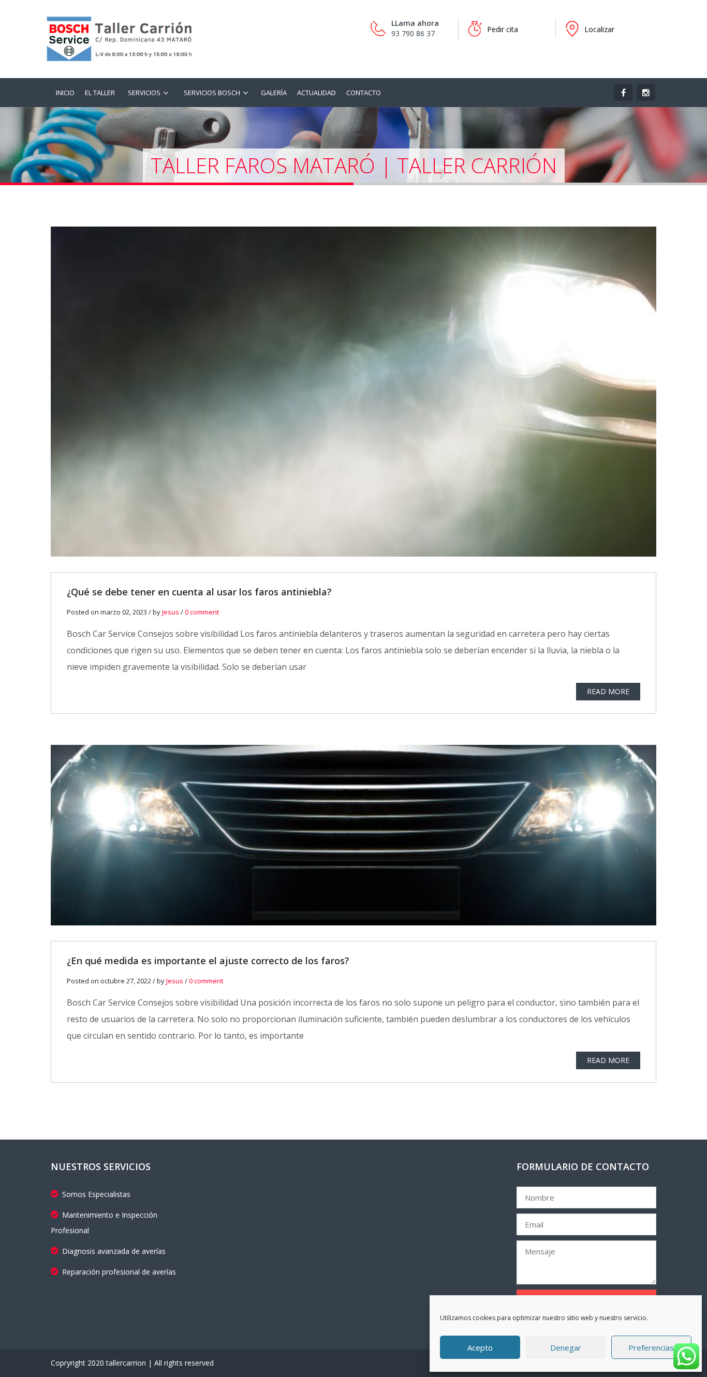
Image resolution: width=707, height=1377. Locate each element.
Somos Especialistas (96, 1194)
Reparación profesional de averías (119, 1272)
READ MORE (608, 691)
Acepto (480, 1347)
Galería (274, 92)
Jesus (170, 612)
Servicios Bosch (212, 92)
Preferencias (651, 1347)
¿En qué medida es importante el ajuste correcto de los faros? (208, 960)
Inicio (65, 92)
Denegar (565, 1347)
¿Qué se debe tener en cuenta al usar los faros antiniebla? (199, 592)
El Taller (100, 92)
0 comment (202, 612)
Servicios (144, 92)
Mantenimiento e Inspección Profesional (104, 1222)
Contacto (363, 92)
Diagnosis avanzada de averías (114, 1251)
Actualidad (316, 92)
